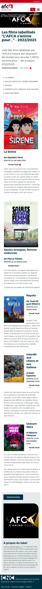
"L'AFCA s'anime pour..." (12, 547)
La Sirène (9, 78)
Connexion (37, 1)
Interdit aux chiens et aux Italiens (21, 89)
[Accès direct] (32, 9)
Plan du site (5, 587)
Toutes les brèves (13, 497)
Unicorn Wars (12, 93)
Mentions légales (18, 587)
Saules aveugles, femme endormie (21, 82)
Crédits (28, 587)
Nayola (8, 85)
